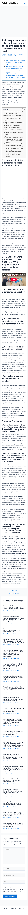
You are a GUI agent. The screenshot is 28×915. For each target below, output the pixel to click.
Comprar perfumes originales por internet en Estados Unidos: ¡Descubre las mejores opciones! (13, 666)
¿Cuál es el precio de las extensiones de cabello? (14, 123)
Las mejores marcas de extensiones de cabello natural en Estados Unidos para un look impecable (13, 619)
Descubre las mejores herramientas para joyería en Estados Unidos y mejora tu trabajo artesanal (13, 792)
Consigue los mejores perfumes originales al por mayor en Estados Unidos (12, 803)
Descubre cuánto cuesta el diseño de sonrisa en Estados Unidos (13, 677)
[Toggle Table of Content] (23, 109)
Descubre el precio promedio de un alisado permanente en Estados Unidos (13, 825)
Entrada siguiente (14, 593)
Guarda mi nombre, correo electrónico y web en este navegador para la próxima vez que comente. (13, 889)
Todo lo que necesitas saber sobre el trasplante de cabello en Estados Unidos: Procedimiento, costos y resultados (13, 653)
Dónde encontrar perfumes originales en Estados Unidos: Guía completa (13, 814)
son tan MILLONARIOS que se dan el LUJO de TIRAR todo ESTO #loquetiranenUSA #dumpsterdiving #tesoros (13, 118)
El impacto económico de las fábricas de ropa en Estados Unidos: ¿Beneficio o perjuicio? (13, 641)
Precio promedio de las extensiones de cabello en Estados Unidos (13, 112)
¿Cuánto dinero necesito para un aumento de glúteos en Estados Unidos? (13, 733)
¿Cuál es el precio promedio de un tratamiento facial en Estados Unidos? (13, 710)
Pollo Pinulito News (10, 3)
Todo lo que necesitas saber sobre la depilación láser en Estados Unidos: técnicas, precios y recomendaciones (15, 75)
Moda (4, 610)
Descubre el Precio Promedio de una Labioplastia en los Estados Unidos (13, 780)
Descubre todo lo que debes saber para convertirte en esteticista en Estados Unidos (13, 607)
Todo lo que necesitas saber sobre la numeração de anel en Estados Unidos (15, 62)
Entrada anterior (14, 590)
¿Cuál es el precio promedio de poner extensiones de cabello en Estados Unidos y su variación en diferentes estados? (14, 140)
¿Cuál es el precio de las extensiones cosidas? (13, 129)
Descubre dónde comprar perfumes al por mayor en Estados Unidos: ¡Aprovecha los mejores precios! (12, 757)
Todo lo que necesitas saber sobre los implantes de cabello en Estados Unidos (13, 688)
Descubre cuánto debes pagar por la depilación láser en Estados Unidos (13, 630)
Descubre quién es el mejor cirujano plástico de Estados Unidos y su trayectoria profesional (13, 721)
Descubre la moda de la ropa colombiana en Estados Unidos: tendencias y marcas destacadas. (13, 769)
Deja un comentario (7, 54)
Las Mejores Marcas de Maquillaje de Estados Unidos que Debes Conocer (13, 699)
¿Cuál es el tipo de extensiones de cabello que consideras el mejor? (12, 126)
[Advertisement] (14, 23)
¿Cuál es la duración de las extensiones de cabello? (14, 133)
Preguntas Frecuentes (9, 136)
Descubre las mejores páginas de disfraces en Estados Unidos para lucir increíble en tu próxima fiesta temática (13, 744)
